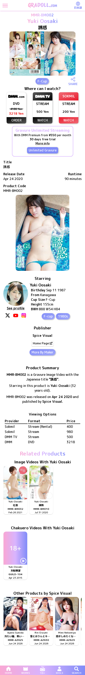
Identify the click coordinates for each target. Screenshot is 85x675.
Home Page (41, 343)
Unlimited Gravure (43, 150)
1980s (63, 316)
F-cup (48, 316)
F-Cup (42, 81)
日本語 (78, 7)
